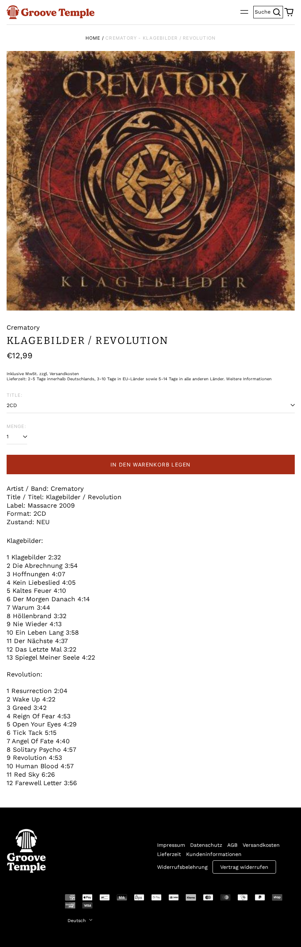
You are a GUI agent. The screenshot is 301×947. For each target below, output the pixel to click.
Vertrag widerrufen (244, 867)
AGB (232, 845)
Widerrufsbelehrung (182, 867)
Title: (14, 395)
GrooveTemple (22, 902)
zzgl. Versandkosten (59, 373)
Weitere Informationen (249, 379)
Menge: (16, 426)
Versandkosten (261, 845)
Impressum (171, 845)
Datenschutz (206, 845)
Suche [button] (269, 11)
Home (93, 38)
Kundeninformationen (214, 854)
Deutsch (77, 920)
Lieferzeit (169, 854)
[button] (289, 12)
